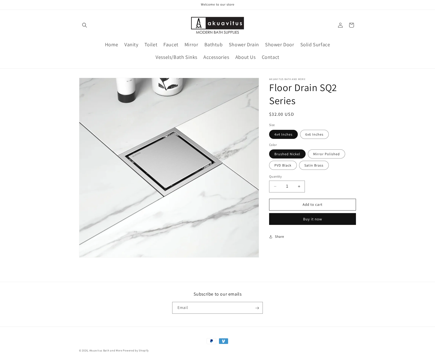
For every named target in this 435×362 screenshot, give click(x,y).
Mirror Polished (326, 154)
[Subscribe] (257, 308)
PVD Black (283, 165)
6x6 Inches (314, 134)
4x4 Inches (283, 134)
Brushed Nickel (287, 154)
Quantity (275, 176)
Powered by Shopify (136, 350)
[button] (84, 25)
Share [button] (279, 236)
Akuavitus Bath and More (105, 350)
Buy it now (312, 219)
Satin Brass (313, 165)
